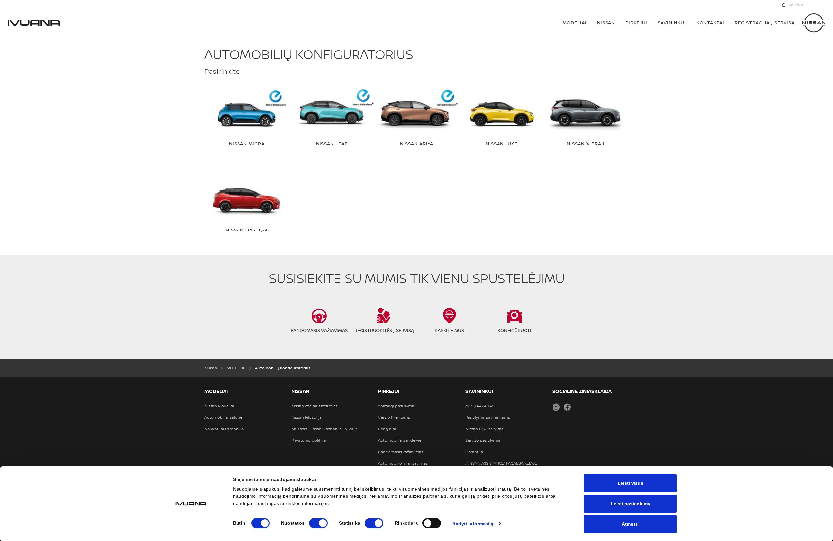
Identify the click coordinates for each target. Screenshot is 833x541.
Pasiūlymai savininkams (487, 417)
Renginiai (387, 428)
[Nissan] (813, 23)
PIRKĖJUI (636, 23)
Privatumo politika (308, 440)
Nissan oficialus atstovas (314, 406)
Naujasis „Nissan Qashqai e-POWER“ (324, 428)
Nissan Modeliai (219, 406)
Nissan (606, 23)
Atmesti (630, 524)
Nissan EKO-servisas (484, 428)
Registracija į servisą (765, 23)
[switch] (318, 523)
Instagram (556, 407)
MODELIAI (575, 23)
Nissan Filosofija (306, 417)
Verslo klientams (394, 417)
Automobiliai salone (223, 417)
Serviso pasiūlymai (482, 440)
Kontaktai (710, 23)
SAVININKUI (672, 23)
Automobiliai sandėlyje (399, 440)
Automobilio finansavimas (403, 463)
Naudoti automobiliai (224, 428)
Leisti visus (630, 483)
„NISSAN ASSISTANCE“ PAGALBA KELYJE (501, 463)
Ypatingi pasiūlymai (396, 406)
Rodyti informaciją (473, 523)
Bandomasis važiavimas (400, 452)
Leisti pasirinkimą (630, 503)
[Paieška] (784, 4)
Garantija (474, 452)
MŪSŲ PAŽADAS (479, 406)
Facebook (567, 407)
